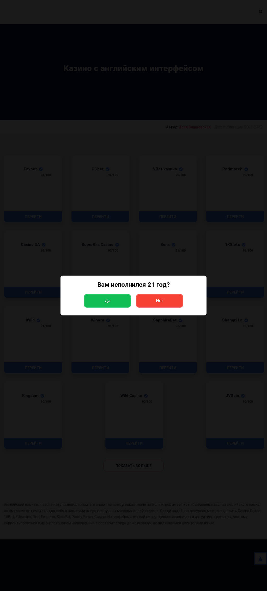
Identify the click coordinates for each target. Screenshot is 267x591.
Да (107, 300)
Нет (159, 300)
